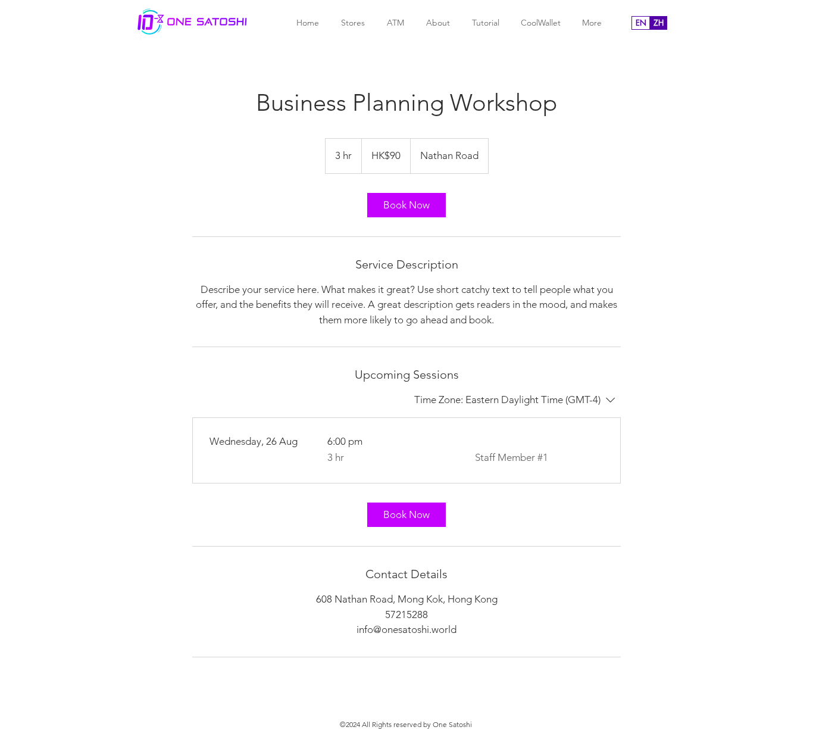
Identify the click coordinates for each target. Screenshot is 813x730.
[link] (406, 205)
